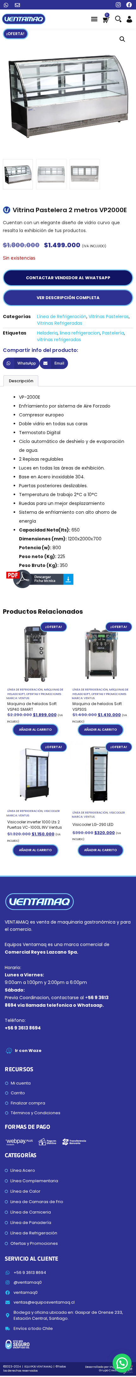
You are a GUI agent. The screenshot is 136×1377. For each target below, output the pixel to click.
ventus (23, 698)
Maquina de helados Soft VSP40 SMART (32, 706)
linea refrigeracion (80, 333)
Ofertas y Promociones (43, 694)
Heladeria (47, 333)
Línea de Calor (25, 1191)
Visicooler (52, 811)
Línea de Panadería (30, 1223)
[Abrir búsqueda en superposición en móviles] (118, 19)
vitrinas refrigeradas (59, 339)
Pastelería (113, 333)
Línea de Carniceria (30, 1212)
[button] (94, 19)
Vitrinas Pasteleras (109, 316)
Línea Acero (22, 1170)
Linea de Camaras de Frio (36, 1202)
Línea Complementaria (34, 1181)
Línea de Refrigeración (61, 316)
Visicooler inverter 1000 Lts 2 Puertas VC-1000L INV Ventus (34, 824)
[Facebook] (129, 5)
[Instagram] (118, 5)
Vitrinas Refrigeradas (59, 323)
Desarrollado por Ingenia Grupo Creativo (103, 1368)
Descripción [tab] (21, 381)
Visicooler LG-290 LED (92, 824)
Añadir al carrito (35, 729)
